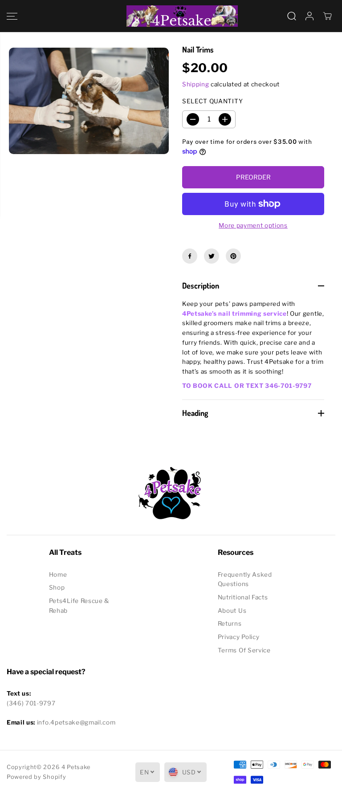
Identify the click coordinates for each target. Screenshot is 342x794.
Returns (230, 623)
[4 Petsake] (171, 16)
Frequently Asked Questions (245, 579)
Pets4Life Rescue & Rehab (79, 605)
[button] (12, 16)
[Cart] (327, 16)
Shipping (195, 84)
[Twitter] (211, 256)
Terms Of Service (244, 650)
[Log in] (309, 16)
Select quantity (212, 101)
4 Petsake (75, 767)
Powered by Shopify (36, 777)
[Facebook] (189, 256)
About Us (232, 610)
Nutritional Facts (243, 597)
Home (58, 574)
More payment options (253, 225)
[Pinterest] (233, 256)
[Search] (292, 16)
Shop (57, 587)
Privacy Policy (239, 636)
